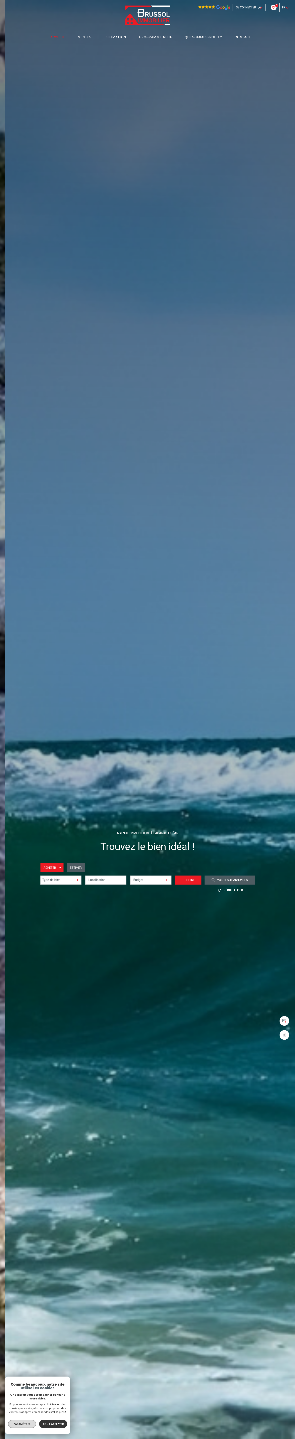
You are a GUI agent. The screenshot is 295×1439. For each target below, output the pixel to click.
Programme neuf (155, 37)
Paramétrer (22, 1424)
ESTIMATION (115, 37)
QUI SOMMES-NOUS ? (203, 37)
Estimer (76, 867)
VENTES (85, 37)
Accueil (57, 37)
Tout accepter (53, 1424)
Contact (243, 37)
